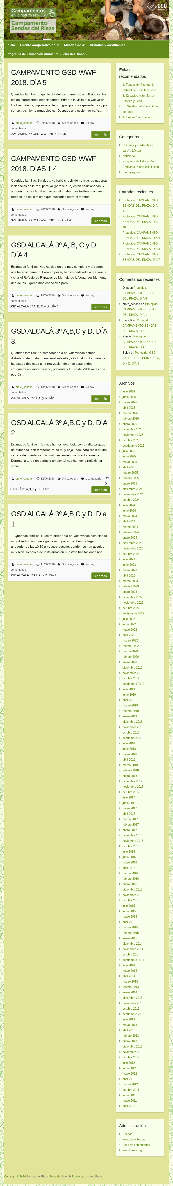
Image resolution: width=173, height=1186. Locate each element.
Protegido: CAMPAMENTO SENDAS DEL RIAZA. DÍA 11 (140, 205)
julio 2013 (129, 1019)
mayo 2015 (130, 916)
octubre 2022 (131, 608)
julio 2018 (129, 743)
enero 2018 (130, 776)
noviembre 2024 (133, 494)
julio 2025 (129, 451)
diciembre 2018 (132, 721)
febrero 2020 (131, 656)
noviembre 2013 (133, 1003)
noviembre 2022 (133, 602)
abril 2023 (129, 575)
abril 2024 (129, 521)
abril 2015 (129, 922)
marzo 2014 (130, 981)
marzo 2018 (130, 765)
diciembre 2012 (132, 1046)
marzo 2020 (130, 651)
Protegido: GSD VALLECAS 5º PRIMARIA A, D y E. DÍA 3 (141, 358)
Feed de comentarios (136, 1145)
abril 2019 (129, 700)
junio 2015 (129, 911)
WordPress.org (132, 1150)
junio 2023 (129, 564)
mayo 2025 (130, 462)
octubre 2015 (131, 900)
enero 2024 (130, 537)
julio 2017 (129, 797)
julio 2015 (129, 905)
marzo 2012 (130, 1084)
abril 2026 (129, 407)
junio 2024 (129, 510)
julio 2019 (129, 689)
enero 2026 (130, 424)
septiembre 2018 (133, 738)
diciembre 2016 (132, 835)
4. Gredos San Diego (136, 117)
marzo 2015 (130, 927)
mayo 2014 (130, 970)
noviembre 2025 (133, 434)
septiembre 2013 (133, 1014)
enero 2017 (130, 830)
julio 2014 (129, 965)
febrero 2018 (131, 770)
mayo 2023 (130, 570)
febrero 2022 (131, 646)
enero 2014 (130, 992)
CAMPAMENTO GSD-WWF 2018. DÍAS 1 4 (53, 164)
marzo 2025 (130, 472)
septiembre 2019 (133, 683)
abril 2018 (129, 759)
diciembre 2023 (132, 543)
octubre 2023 (131, 554)
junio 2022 (129, 624)
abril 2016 (129, 868)
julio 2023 (129, 559)
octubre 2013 (131, 1008)
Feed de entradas (134, 1139)
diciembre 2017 (132, 781)
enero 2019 (130, 716)
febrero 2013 (131, 1035)
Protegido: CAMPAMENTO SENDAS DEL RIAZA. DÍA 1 (140, 309)
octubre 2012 (131, 1057)
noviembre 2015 (133, 895)
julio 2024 (129, 505)
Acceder (128, 1134)
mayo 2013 (130, 1025)
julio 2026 (129, 391)
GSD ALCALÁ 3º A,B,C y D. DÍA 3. (59, 336)
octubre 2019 (131, 678)
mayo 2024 (130, 516)
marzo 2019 (130, 705)
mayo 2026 (130, 402)
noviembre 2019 (133, 673)
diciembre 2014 (132, 943)
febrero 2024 (131, 532)
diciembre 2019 (132, 667)
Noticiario (129, 156)
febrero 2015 (131, 932)
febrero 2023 (131, 586)
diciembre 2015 (132, 889)
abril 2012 (129, 1079)
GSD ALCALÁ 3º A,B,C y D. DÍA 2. (59, 428)
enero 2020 (130, 662)
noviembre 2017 (133, 786)
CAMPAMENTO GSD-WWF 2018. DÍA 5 (53, 77)
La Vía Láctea (132, 150)
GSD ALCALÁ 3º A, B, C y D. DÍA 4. (54, 250)
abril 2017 (129, 813)
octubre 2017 (131, 792)
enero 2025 (130, 483)
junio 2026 (129, 397)
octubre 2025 (131, 440)
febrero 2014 (131, 987)
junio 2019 (129, 694)
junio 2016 (129, 857)
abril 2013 (129, 1030)
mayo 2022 (130, 629)
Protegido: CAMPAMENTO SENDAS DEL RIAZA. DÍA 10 (140, 222)
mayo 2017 (130, 808)
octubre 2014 (131, 954)
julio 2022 (129, 619)
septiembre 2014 (133, 960)
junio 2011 (129, 1095)
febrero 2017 (131, 824)
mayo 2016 (130, 862)
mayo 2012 (130, 1073)
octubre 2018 (131, 732)
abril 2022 (129, 635)
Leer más (100, 134)
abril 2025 (129, 467)
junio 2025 (129, 456)
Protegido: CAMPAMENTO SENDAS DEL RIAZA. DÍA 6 (140, 293)
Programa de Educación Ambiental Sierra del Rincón (47, 54)
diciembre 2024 (132, 489)
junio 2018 (129, 748)
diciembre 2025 (132, 429)
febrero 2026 (131, 418)
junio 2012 (129, 1068)
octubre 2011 (131, 1089)
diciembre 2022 (132, 597)
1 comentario (93, 478)
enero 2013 (130, 1041)
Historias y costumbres (107, 45)
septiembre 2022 (133, 613)
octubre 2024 (131, 499)
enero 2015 (130, 938)
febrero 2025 (131, 478)
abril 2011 (129, 1106)
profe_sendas (24, 123)
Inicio (11, 45)
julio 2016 (129, 851)
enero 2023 (130, 591)
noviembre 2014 (133, 949)
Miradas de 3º (74, 45)
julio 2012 (129, 1062)
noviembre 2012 (133, 1052)
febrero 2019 (131, 711)
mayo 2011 (130, 1100)
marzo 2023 (130, 581)
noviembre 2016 (133, 840)
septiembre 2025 (133, 445)
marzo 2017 (130, 819)
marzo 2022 (130, 640)
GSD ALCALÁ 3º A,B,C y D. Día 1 (59, 519)
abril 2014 (129, 976)
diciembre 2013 (132, 997)
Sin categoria (70, 123)
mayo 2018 (130, 754)
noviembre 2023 (133, 548)
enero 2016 (130, 884)
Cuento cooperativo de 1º (39, 45)
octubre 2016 (131, 846)
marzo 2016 (130, 873)
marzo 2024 (130, 526)
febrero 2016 (131, 878)
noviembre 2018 (133, 727)
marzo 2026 (130, 413)
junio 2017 (129, 803)
